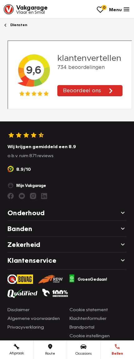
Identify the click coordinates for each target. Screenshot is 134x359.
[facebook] (10, 196)
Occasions (83, 353)
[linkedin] (44, 196)
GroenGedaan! (92, 279)
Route (50, 353)
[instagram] (33, 196)
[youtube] (22, 196)
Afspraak (16, 353)
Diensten (18, 25)
